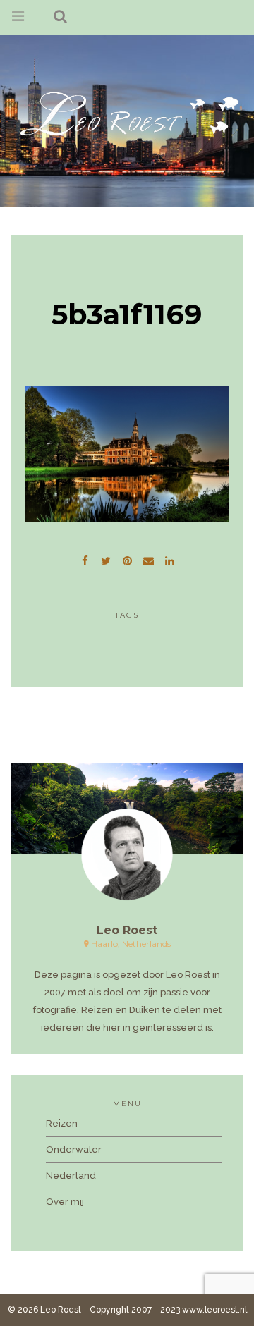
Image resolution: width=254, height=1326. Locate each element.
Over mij (65, 1201)
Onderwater (74, 1149)
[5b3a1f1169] (105, 559)
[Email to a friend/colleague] (148, 559)
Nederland (71, 1175)
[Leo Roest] (127, 113)
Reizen (62, 1123)
